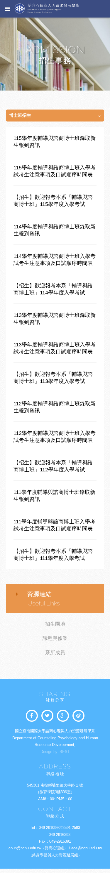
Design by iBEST (55, 751)
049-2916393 (59, 834)
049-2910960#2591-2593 (59, 827)
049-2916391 (60, 841)
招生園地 (55, 624)
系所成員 (55, 652)
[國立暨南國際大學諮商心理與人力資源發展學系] (47, 716)
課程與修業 (55, 638)
